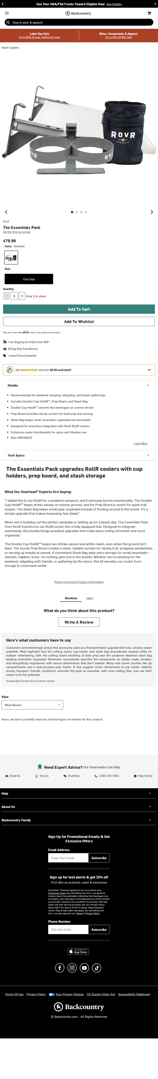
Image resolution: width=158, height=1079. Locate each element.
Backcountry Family (16, 820)
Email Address (59, 850)
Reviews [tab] (71, 598)
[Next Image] (151, 212)
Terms (79, 913)
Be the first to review (17, 232)
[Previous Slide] (2, 3)
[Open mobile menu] (7, 13)
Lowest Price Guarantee (22, 355)
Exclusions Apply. (57, 892)
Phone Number (59, 921)
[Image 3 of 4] (81, 212)
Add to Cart (79, 309)
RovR (6, 221)
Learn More (140, 443)
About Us (8, 806)
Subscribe (99, 858)
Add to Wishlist (79, 321)
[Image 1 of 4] (72, 212)
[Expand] (149, 370)
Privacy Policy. (92, 913)
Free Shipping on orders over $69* (28, 342)
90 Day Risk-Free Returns (23, 349)
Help (5, 793)
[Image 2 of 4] (76, 212)
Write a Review (79, 622)
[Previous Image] (6, 212)
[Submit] (8, 22)
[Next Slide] (155, 3)
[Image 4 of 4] (86, 212)
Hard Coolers (10, 47)
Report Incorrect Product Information (79, 582)
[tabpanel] (79, 667)
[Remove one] (6, 296)
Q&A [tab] (90, 598)
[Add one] (22, 296)
